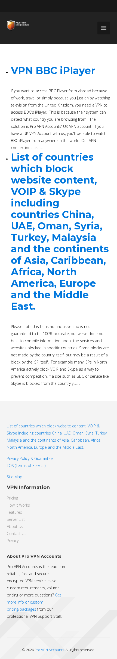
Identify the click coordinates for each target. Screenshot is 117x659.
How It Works (18, 505)
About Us (15, 526)
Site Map (14, 476)
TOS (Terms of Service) (26, 465)
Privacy (13, 540)
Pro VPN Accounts (49, 649)
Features (14, 512)
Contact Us (16, 533)
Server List (16, 519)
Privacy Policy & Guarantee (30, 458)
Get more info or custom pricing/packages (34, 602)
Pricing (12, 498)
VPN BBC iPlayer (53, 70)
